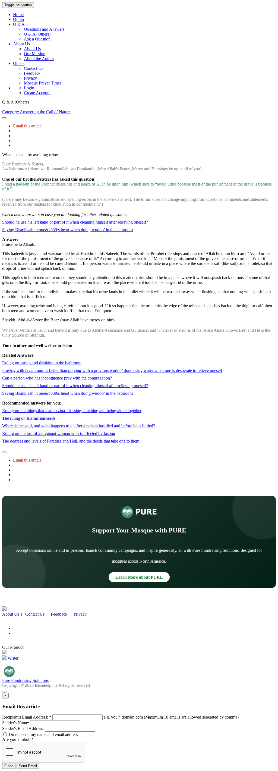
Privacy (30, 78)
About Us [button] (21, 44)
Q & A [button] (19, 24)
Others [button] (18, 63)
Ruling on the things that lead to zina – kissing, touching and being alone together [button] (71, 410)
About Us (32, 48)
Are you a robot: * (18, 739)
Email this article (27, 126)
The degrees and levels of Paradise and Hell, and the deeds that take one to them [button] (70, 441)
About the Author (39, 58)
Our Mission (34, 53)
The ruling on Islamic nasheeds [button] (28, 418)
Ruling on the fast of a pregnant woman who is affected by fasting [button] (58, 433)
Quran (18, 19)
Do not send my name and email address (43, 734)
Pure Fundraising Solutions (25, 680)
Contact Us (33, 68)
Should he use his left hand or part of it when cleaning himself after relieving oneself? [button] (75, 222)
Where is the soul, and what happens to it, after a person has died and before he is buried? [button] (78, 426)
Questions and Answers (44, 29)
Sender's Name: (15, 722)
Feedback (32, 73)
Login (29, 88)
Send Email (28, 766)
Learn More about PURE (139, 577)
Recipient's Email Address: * (26, 717)
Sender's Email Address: (23, 728)
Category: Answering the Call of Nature (36, 111)
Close (8, 766)
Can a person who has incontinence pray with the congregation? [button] (57, 378)
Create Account (37, 92)
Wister (12, 658)
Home (18, 14)
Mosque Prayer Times (42, 83)
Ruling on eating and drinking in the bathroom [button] (41, 363)
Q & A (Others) (37, 34)
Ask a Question (37, 39)
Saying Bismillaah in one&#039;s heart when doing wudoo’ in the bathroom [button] (67, 229)
